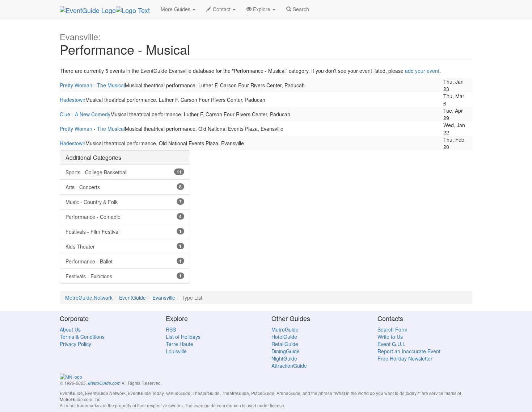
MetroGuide (285, 329)
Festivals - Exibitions (124, 276)
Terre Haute (179, 344)
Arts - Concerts (124, 187)
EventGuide (132, 297)
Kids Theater (124, 246)
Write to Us (390, 336)
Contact (221, 9)
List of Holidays (183, 336)
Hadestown (72, 99)
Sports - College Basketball (124, 172)
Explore (262, 9)
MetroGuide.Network (89, 297)
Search (300, 9)
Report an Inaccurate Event (408, 351)
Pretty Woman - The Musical (92, 85)
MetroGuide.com (104, 383)
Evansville (163, 297)
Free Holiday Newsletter (404, 358)
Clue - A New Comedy (85, 114)
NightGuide (284, 358)
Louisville (176, 351)
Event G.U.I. (391, 344)
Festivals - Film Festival (124, 231)
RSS (171, 329)
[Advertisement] (266, 201)
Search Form (392, 329)
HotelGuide (284, 336)
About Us (70, 329)
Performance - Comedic (124, 216)
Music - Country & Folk (124, 201)
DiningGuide (285, 351)
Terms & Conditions (82, 336)
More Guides (176, 9)
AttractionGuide (289, 365)
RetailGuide (284, 344)
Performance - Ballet (124, 261)
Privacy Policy (75, 344)
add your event (422, 70)
